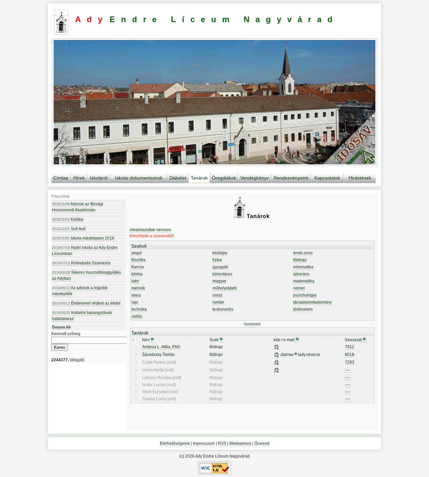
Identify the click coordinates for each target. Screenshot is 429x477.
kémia (136, 274)
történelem (303, 309)
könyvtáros (222, 274)
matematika (303, 281)
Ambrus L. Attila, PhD (161, 346)
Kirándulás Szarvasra (81, 263)
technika (139, 309)
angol (136, 253)
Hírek (79, 177)
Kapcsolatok (327, 177)
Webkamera (240, 443)
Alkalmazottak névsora (150, 229)
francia (137, 267)
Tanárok (199, 177)
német (299, 288)
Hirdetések (360, 177)
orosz (217, 295)
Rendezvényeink (291, 177)
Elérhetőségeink (175, 443)
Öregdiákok (224, 177)
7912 (349, 346)
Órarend (261, 443)
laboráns (301, 274)
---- (347, 370)
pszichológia (304, 295)
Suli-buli (69, 228)
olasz (136, 295)
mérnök (138, 288)
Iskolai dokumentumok (139, 177)
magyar (219, 281)
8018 (349, 354)
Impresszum (204, 443)
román (218, 302)
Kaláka (67, 219)
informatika (303, 267)
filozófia (138, 260)
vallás (136, 316)
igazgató (220, 267)
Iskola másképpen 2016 (83, 238)
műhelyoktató (224, 288)
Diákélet (177, 177)
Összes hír (61, 327)
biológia (219, 253)
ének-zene (303, 253)
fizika (217, 260)
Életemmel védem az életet (86, 303)
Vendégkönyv (254, 177)
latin (135, 281)
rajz (134, 302)
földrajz (300, 260)
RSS (222, 443)
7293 (349, 362)
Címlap (60, 177)
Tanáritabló (252, 324)
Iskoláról (99, 177)
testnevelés (222, 309)
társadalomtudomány (312, 302)
